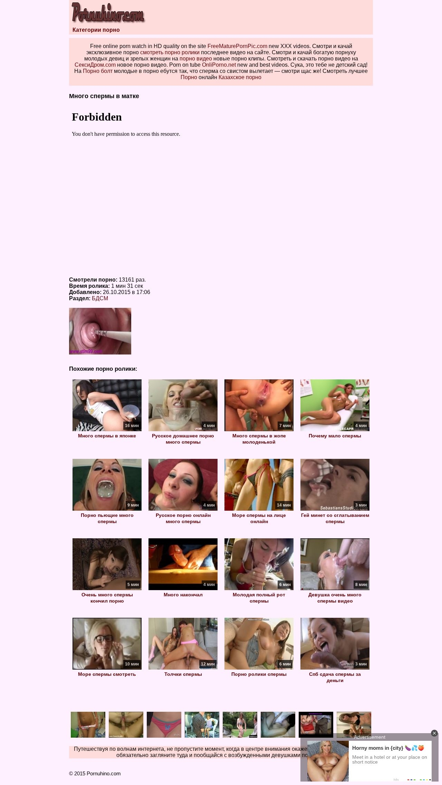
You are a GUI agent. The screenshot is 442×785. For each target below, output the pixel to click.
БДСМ (100, 298)
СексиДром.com (95, 65)
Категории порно (96, 30)
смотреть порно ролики (170, 52)
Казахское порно (240, 77)
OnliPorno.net (219, 65)
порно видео (196, 59)
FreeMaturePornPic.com (237, 46)
